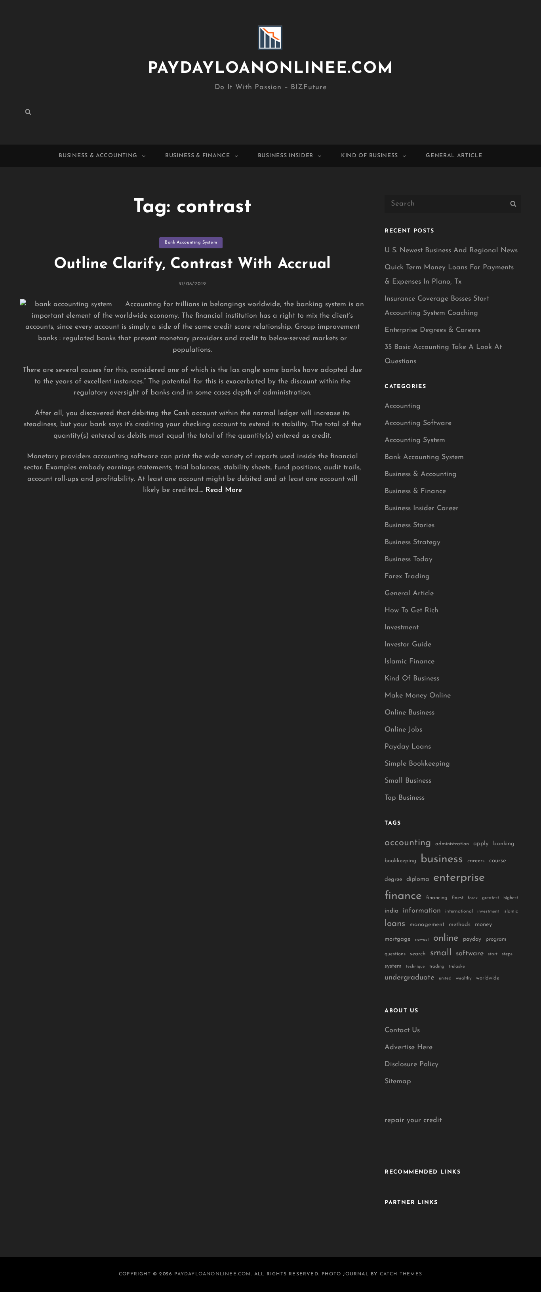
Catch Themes (401, 1274)
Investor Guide (408, 644)
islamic (510, 911)
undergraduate (409, 977)
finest (457, 898)
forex (473, 898)
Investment (402, 627)
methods (460, 925)
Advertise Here (408, 1047)
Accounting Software (418, 423)
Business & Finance (197, 156)
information (422, 911)
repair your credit (413, 1120)
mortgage (398, 939)
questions (395, 954)
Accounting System (415, 440)
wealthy (464, 978)
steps (507, 954)
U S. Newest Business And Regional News (451, 250)
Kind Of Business (369, 156)
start (492, 954)
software (470, 953)
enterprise (459, 878)
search (418, 954)
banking (503, 844)
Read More (224, 490)
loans (395, 923)
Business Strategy (412, 542)
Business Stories (409, 525)
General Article (454, 156)
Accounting (403, 406)
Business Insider (285, 156)
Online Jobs (403, 730)
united (445, 978)
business (442, 859)
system (393, 966)
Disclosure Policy (411, 1064)
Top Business (405, 798)
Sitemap (398, 1081)
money (483, 925)
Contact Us (402, 1030)
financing (437, 897)
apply (481, 844)
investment (488, 911)
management (427, 925)
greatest (490, 898)
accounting (408, 843)
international (459, 911)
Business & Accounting (98, 156)
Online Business (409, 713)
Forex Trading (407, 576)
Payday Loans (408, 747)
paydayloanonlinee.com (270, 69)
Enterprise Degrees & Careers (432, 330)
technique (415, 966)
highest (510, 898)
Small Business (408, 781)
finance (403, 896)
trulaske (457, 966)
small (440, 953)
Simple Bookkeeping (417, 764)
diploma (417, 879)
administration (452, 843)
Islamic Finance (409, 661)
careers (476, 860)
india (391, 911)
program (496, 939)
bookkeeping (400, 861)
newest (422, 939)
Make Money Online (418, 695)
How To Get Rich (411, 610)
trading (436, 966)
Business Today (408, 559)
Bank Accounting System (191, 242)
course (497, 861)
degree (393, 879)
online (446, 938)
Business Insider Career (422, 508)
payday (472, 939)
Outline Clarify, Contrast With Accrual (192, 264)
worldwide (487, 978)
